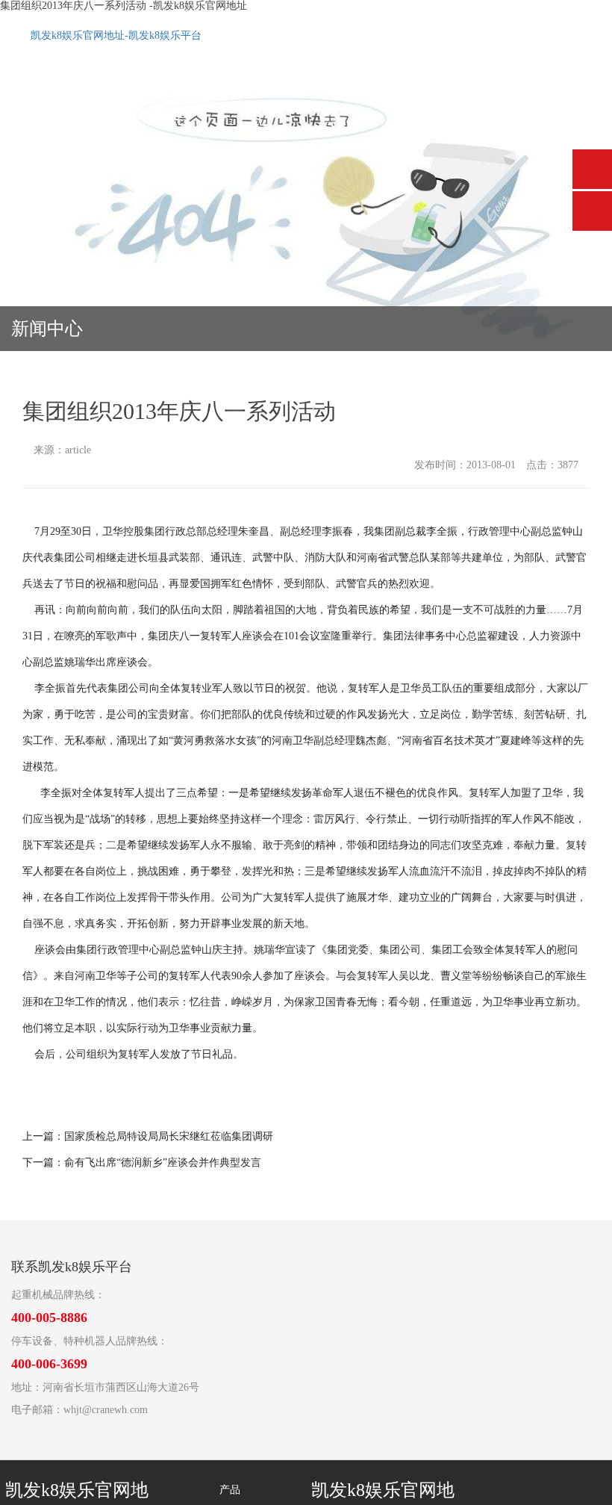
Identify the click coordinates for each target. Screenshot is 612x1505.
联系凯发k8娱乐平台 (71, 1266)
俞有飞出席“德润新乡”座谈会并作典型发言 (162, 1162)
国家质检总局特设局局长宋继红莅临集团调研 (168, 1136)
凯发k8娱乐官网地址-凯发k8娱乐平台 (116, 35)
